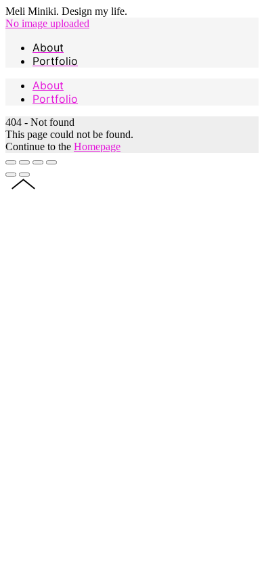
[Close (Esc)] (10, 162)
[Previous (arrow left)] (10, 175)
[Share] (24, 162)
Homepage (97, 146)
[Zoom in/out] (51, 162)
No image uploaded (47, 23)
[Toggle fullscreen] (37, 162)
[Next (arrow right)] (24, 175)
